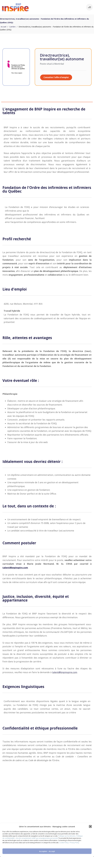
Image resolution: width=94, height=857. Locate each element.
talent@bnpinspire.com (64, 672)
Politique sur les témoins (66, 836)
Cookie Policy (64, 843)
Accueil (3, 26)
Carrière (12, 26)
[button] (90, 826)
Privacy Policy (74, 843)
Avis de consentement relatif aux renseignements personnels (37, 838)
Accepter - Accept (47, 851)
